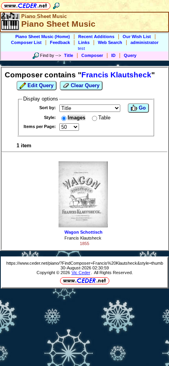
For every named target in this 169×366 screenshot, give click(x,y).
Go (141, 108)
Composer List (26, 42)
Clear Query (84, 85)
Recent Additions (96, 36)
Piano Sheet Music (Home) (42, 36)
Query (130, 55)
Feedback (60, 42)
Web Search (110, 42)
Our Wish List (137, 36)
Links (84, 42)
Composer (92, 55)
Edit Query (39, 85)
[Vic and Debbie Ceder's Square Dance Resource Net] (25, 4)
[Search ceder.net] (56, 4)
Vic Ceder (81, 272)
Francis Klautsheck (82, 238)
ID (113, 55)
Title (68, 55)
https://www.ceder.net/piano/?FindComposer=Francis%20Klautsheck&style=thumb (84, 263)
